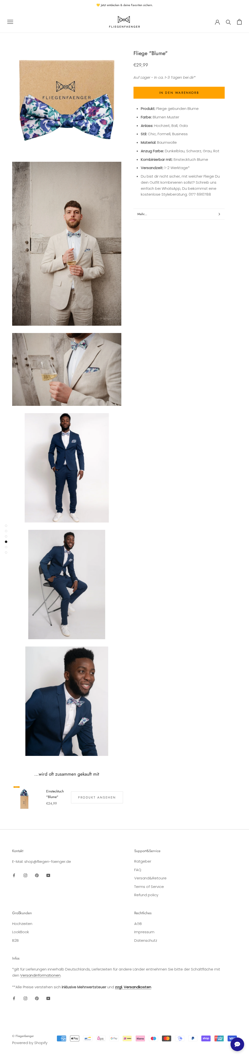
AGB (138, 923)
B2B (15, 940)
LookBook (20, 931)
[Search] (228, 21)
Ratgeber (142, 861)
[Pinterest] (37, 875)
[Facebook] (14, 875)
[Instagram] (25, 875)
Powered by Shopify (29, 1042)
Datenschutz (145, 940)
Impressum (144, 931)
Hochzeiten (22, 923)
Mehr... (142, 214)
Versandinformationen (40, 975)
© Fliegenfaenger (23, 1036)
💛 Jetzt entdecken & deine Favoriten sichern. (124, 5)
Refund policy (146, 894)
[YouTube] (48, 875)
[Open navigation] (10, 22)
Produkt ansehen (97, 797)
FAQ (137, 869)
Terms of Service (149, 886)
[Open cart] (239, 22)
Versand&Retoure (150, 878)
